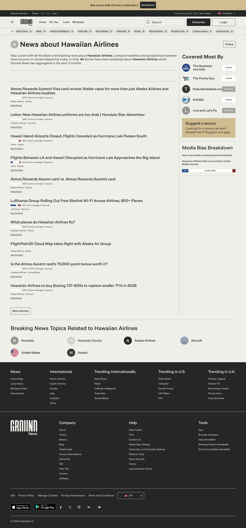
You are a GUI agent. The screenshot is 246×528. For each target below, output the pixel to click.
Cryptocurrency (200, 31)
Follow (229, 44)
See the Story (17, 148)
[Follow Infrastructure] (231, 31)
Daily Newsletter (207, 439)
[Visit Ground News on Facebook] (61, 507)
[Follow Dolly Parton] (30, 31)
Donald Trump (178, 31)
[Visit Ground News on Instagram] (79, 507)
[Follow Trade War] (90, 31)
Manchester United (218, 388)
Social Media (102, 31)
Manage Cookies (48, 495)
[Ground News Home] (26, 22)
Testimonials (65, 449)
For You (53, 22)
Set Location (205, 13)
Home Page (17, 378)
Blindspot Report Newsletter (213, 444)
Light (42, 13)
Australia (54, 398)
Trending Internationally (115, 371)
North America (58, 378)
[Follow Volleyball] (128, 31)
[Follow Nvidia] (143, 31)
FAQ (131, 434)
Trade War (83, 31)
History (63, 434)
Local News (17, 383)
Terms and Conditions (101, 495)
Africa (53, 403)
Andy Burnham (216, 398)
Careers (63, 473)
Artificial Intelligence (59, 31)
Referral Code (136, 454)
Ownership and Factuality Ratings (147, 449)
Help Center (135, 430)
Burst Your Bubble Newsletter (214, 449)
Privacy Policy (26, 495)
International (17, 393)
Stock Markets (156, 31)
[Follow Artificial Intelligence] (72, 31)
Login (223, 22)
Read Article (16, 105)
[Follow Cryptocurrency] (210, 31)
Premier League (216, 378)
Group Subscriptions (70, 454)
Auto (54, 13)
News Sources (136, 459)
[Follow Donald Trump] (187, 31)
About (62, 430)
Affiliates (63, 478)
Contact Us (135, 439)
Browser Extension (19, 13)
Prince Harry (215, 393)
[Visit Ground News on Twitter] (70, 507)
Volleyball (121, 31)
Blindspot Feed (19, 388)
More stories (20, 310)
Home (42, 22)
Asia (52, 393)
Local (66, 22)
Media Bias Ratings (139, 444)
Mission (63, 439)
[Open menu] (13, 22)
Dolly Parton (22, 31)
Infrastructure (222, 31)
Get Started (148, 5)
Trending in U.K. (221, 371)
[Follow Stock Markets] (165, 31)
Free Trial (64, 468)
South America (58, 383)
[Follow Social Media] (111, 31)
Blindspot (78, 22)
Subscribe (198, 22)
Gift (61, 464)
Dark (49, 13)
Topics (132, 464)
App (200, 430)
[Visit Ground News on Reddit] (99, 507)
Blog (61, 444)
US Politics (164, 393)
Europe (54, 388)
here (227, 132)
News (15, 371)
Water (39, 31)
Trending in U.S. (172, 371)
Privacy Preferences (73, 495)
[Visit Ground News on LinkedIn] (89, 507)
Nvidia (137, 31)
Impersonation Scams (140, 468)
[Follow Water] (44, 31)
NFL (160, 398)
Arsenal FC (214, 383)
